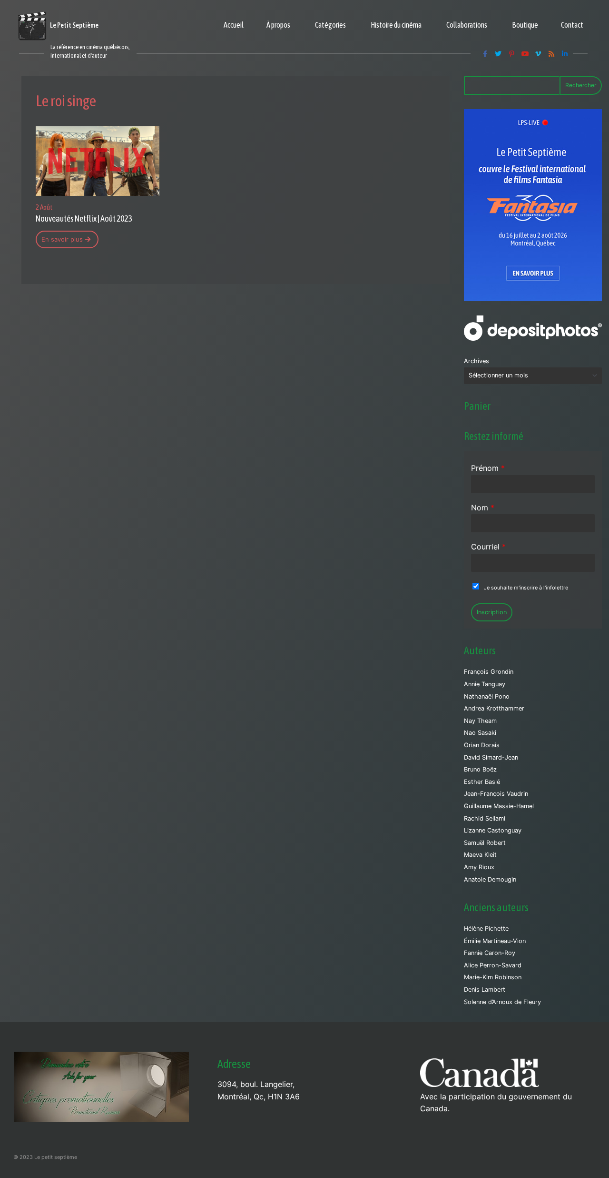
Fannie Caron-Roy (489, 952)
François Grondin (488, 671)
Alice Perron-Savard (492, 965)
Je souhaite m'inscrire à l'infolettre (526, 587)
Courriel (488, 546)
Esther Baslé (482, 781)
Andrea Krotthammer (494, 708)
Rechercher (580, 85)
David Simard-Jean (491, 757)
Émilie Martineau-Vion (495, 940)
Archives (476, 361)
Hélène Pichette (486, 928)
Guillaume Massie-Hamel (499, 806)
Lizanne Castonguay (492, 830)
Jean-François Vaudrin (496, 793)
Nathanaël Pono (487, 696)
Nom (482, 507)
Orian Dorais (482, 745)
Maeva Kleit (480, 854)
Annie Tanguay (484, 684)
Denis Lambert (484, 989)
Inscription (492, 612)
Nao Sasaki (480, 732)
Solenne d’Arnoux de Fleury (502, 1001)
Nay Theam (480, 720)
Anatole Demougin (490, 879)
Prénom (488, 468)
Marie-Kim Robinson (492, 977)
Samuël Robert (485, 842)
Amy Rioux (479, 867)
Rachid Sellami (484, 818)
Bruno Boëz (480, 769)
